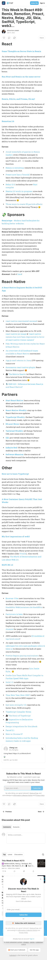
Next (40, 812)
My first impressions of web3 (16, 536)
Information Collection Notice (27, 930)
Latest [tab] (10, 854)
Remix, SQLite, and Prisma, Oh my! (18, 99)
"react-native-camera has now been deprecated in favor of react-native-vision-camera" (25, 337)
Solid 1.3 (9, 682)
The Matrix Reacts (17, 374)
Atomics (9, 629)
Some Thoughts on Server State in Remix (21, 51)
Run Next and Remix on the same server (21, 76)
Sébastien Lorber (13, 30)
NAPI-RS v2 (7, 565)
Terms (32, 942)
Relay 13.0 (10, 184)
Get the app (34, 950)
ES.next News (12, 424)
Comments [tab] (7, 827)
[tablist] (11, 827)
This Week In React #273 (13, 861)
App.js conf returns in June (18, 360)
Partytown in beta (14, 614)
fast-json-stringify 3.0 (16, 705)
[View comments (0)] (9, 38)
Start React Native (14, 400)
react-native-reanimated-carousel (21, 321)
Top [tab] (4, 854)
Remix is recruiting (15, 168)
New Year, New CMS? (20, 695)
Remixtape (7, 220)
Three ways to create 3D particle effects (24, 204)
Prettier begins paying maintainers (22, 655)
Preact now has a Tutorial (17, 174)
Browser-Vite (12, 598)
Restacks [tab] (16, 827)
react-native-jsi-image (16, 334)
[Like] (4, 38)
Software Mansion (14, 454)
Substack (12, 955)
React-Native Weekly (16, 410)
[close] (40, 879)
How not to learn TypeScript (15, 474)
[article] (23, 866)
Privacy (26, 942)
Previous (8, 812)
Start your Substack (17, 950)
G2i (7, 437)
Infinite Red (11, 447)
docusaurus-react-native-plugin (20, 367)
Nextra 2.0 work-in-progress (19, 191)
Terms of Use (34, 928)
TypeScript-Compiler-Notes (18, 712)
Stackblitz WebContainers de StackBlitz (24, 607)
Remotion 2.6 (8, 121)
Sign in (42, 3)
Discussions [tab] (18, 854)
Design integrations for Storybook (21, 726)
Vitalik (23, 553)
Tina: (8, 695)
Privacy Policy (23, 933)
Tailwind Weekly (14, 431)
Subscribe (34, 3)
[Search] (43, 854)
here (19, 274)
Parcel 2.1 (10, 730)
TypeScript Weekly (15, 417)
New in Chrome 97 (14, 734)
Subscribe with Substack (25, 923)
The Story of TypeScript (19, 715)
